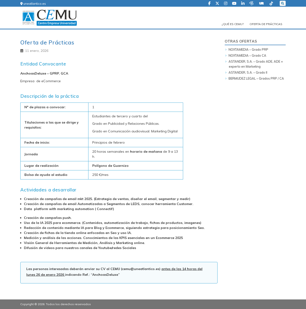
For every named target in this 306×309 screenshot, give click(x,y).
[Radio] (262, 3)
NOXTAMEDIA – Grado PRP (248, 49)
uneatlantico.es (34, 3)
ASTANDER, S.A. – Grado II (248, 72)
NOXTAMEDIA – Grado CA (247, 55)
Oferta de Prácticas (266, 24)
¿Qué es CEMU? (233, 24)
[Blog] (251, 3)
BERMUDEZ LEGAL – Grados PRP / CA (256, 78)
